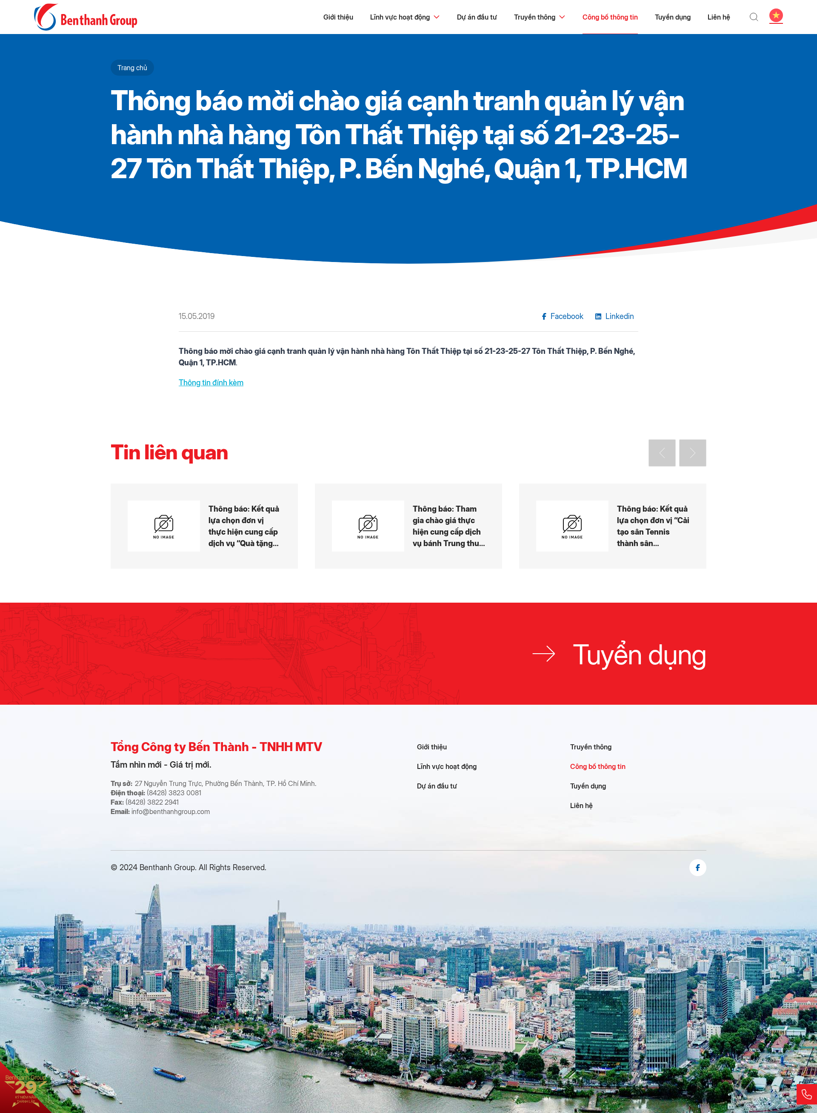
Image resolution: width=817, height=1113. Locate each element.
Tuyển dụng (673, 17)
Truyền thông (534, 17)
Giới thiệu (338, 17)
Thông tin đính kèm (211, 382)
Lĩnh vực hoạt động (400, 17)
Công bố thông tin (610, 17)
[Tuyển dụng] (408, 654)
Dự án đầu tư (477, 17)
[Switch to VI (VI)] (776, 15)
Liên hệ (719, 17)
